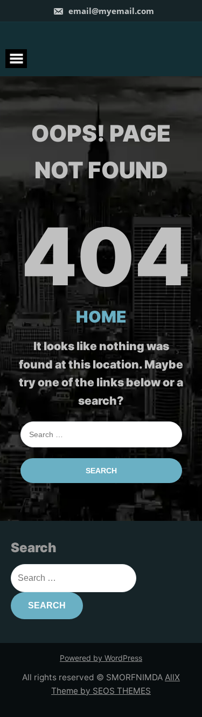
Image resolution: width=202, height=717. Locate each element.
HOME (101, 316)
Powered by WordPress (101, 657)
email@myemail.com (111, 10)
